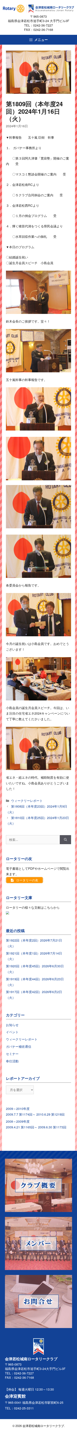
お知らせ (12, 1025)
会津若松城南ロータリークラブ (43, 1426)
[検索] (65, 839)
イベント (12, 1032)
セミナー (12, 1053)
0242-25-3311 (24, 1408)
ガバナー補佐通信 (18, 1046)
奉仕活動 (12, 1061)
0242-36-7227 (44, 25)
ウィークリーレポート (27, 800)
